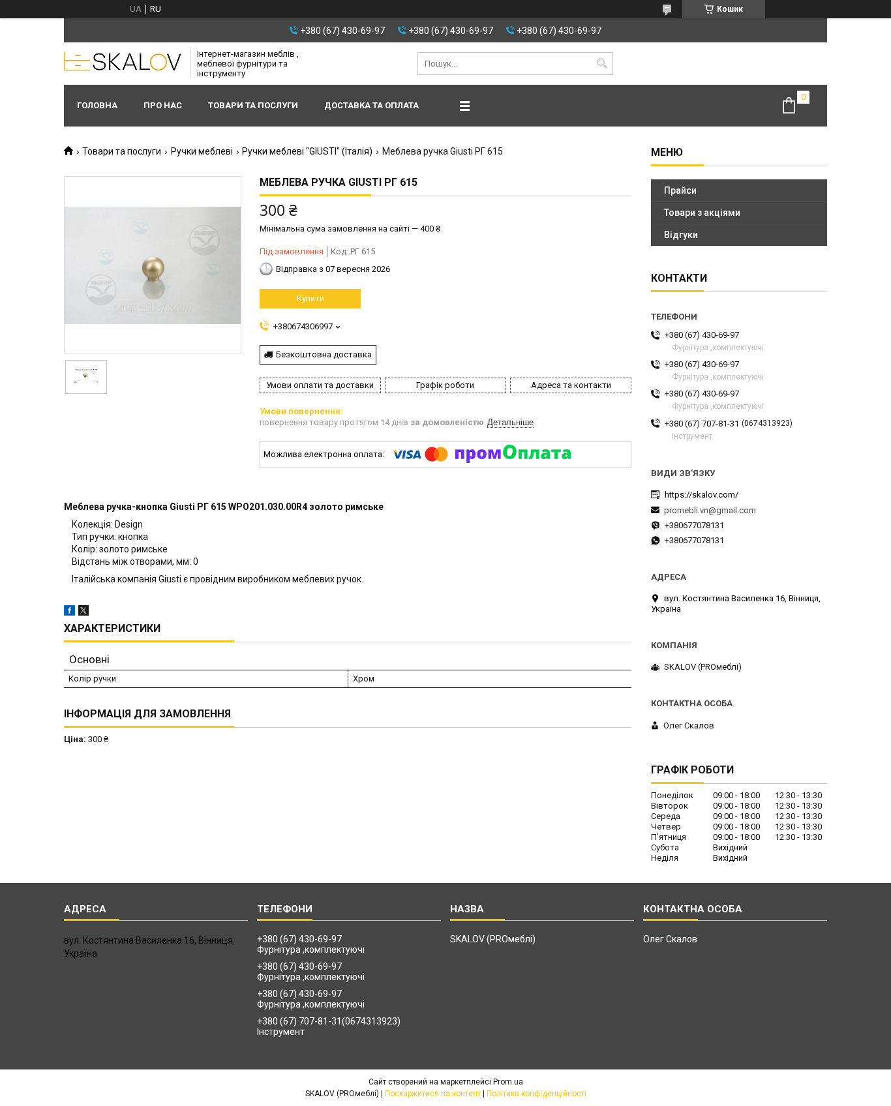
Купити (310, 298)
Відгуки (681, 235)
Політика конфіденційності (536, 1093)
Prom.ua (508, 1081)
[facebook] (69, 613)
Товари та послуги (253, 105)
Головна (97, 105)
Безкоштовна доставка (324, 354)
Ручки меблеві (202, 151)
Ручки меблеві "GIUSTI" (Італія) (307, 151)
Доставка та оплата (371, 105)
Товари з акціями (702, 212)
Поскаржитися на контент (433, 1093)
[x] (83, 613)
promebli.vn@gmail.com (710, 510)
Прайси (680, 190)
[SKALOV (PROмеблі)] (122, 64)
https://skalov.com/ (701, 495)
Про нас (162, 105)
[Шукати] (601, 63)
